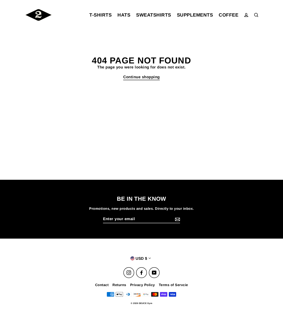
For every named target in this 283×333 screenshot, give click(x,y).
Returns (119, 285)
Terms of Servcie (173, 285)
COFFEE (228, 14)
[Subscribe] (177, 219)
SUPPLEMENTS (195, 14)
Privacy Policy (142, 285)
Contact (102, 285)
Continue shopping (141, 77)
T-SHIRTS (100, 14)
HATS (123, 14)
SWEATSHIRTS (153, 14)
